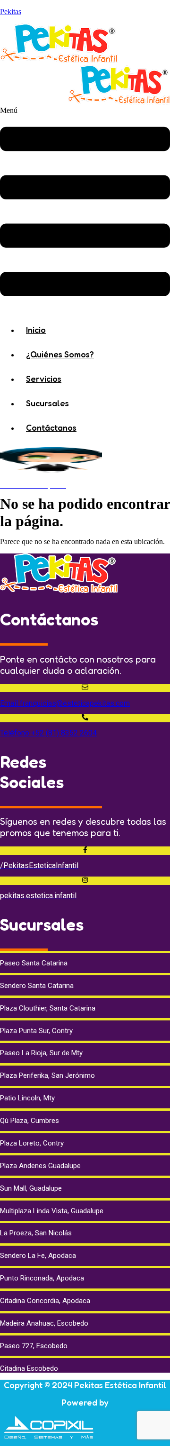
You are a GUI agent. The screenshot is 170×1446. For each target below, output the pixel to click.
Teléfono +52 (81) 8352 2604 (48, 732)
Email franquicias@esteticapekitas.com (65, 703)
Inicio (36, 329)
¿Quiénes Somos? (60, 354)
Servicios (43, 378)
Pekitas (10, 12)
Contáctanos (51, 427)
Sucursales (47, 403)
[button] (85, 208)
